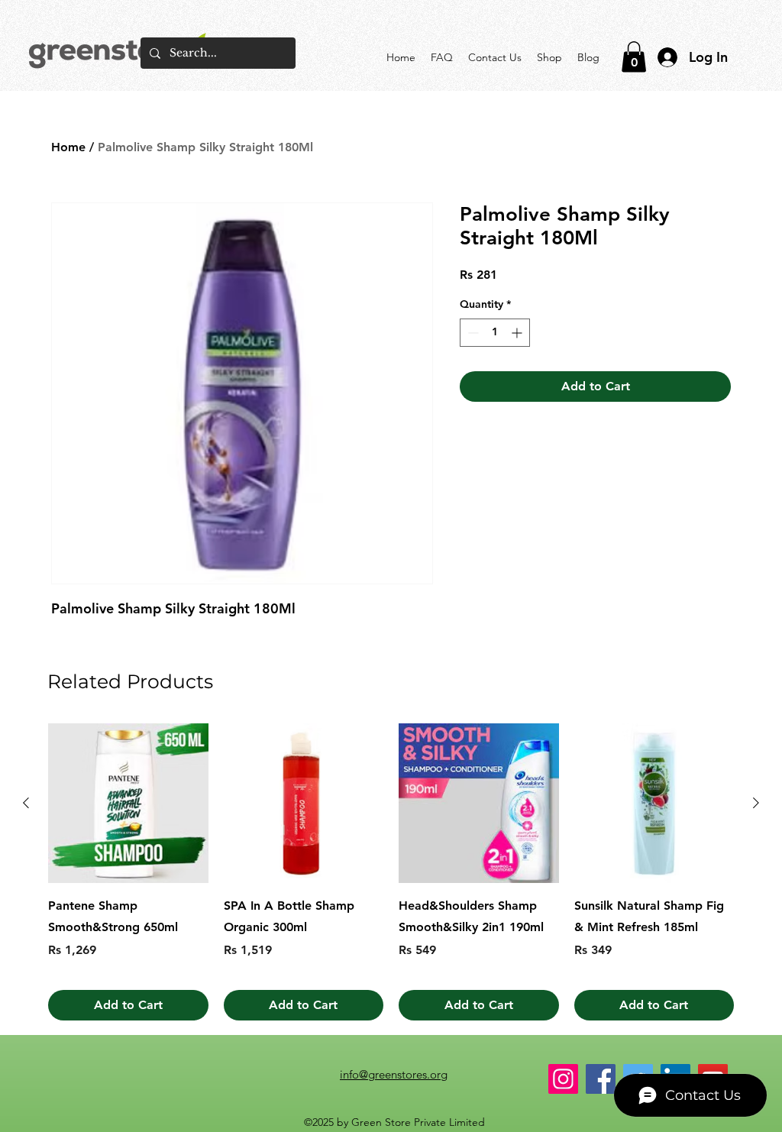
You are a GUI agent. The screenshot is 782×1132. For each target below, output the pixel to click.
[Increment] (518, 332)
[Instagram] (563, 1079)
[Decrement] (471, 332)
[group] (391, 872)
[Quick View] (128, 803)
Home (68, 147)
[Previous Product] (26, 803)
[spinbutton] (495, 332)
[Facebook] (601, 1079)
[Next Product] (756, 803)
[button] (634, 57)
